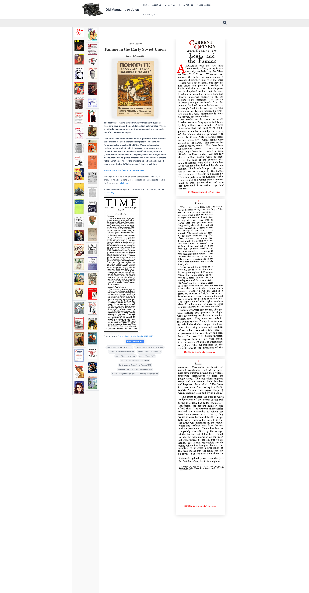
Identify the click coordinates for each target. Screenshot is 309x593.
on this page (109, 192)
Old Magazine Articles (122, 9)
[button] (225, 23)
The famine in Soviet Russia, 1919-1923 (135, 336)
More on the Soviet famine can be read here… (125, 170)
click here (124, 183)
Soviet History (135, 43)
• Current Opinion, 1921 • (135, 56)
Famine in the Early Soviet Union (135, 49)
